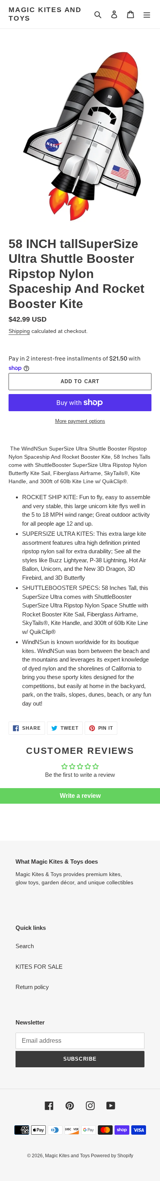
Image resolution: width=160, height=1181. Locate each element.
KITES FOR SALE (39, 966)
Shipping (19, 331)
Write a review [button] (80, 795)
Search (25, 946)
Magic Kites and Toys (45, 14)
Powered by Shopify (112, 1155)
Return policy (32, 987)
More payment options (80, 421)
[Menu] (147, 14)
